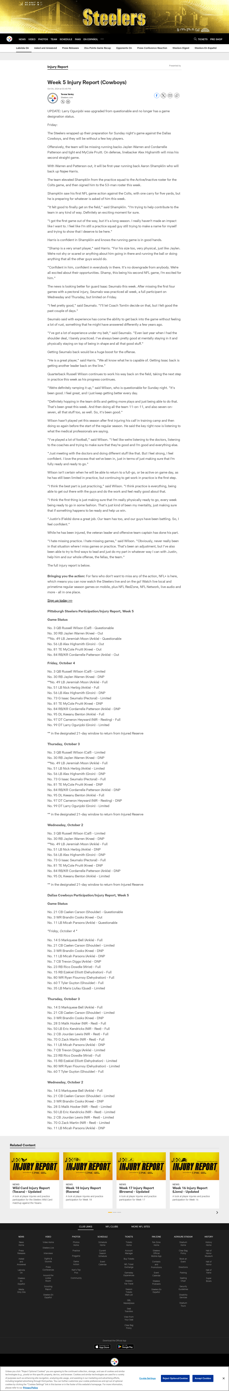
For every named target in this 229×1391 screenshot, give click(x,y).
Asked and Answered (21, 1262)
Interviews (48, 1253)
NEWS (21, 1236)
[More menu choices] (102, 39)
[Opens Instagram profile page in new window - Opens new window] (68, 102)
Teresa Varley (67, 94)
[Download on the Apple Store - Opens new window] (102, 1347)
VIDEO (48, 1236)
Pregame (76, 1256)
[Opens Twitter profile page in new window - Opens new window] (63, 102)
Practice (76, 1250)
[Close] (223, 1378)
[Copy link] (177, 96)
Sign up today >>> (59, 600)
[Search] (195, 39)
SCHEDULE (103, 1236)
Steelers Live (48, 1247)
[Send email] (170, 97)
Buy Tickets (129, 1259)
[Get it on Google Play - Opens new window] (125, 1348)
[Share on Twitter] (163, 97)
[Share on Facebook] (156, 97)
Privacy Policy (30, 1387)
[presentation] (217, 1213)
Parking (183, 1272)
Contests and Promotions (156, 1264)
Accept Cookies (203, 1378)
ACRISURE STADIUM (183, 1236)
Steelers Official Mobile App (156, 1253)
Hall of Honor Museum (209, 1253)
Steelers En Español (21, 1281)
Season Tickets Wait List (129, 1292)
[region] (114, 1378)
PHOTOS (76, 1236)
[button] (110, 1212)
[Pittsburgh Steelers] (114, 1362)
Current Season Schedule (102, 1253)
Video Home (48, 1242)
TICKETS (129, 1236)
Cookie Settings (147, 1378)
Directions (183, 1267)
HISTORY (209, 1236)
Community (76, 1278)
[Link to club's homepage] (9, 39)
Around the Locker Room (48, 1278)
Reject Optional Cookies (175, 1378)
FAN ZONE (156, 1236)
